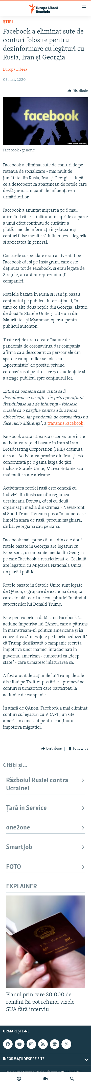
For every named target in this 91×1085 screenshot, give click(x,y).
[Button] (77, 91)
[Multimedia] (45, 1078)
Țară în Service (26, 808)
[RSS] (43, 1044)
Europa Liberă (15, 70)
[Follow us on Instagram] (31, 1044)
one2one (18, 827)
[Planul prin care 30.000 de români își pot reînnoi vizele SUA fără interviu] (45, 941)
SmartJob (19, 847)
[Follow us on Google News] (54, 1044)
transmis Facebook (65, 423)
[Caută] (72, 1078)
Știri (8, 22)
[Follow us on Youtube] (19, 1044)
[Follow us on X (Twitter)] (66, 1044)
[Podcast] (19, 1078)
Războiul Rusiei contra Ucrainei (37, 784)
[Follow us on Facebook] (8, 1044)
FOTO (13, 867)
